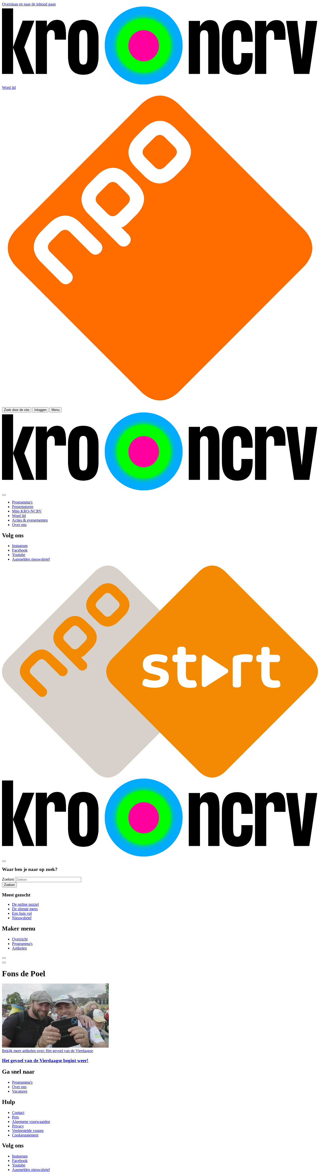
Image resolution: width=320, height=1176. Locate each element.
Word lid (9, 87)
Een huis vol (22, 913)
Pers (15, 1117)
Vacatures (19, 1091)
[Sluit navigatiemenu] (4, 495)
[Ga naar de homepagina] (160, 83)
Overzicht (20, 939)
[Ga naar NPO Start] (160, 776)
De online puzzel (25, 904)
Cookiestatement (25, 1135)
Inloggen (40, 410)
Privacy (18, 1126)
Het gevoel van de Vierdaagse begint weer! (45, 1060)
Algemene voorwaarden (31, 1121)
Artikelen (19, 948)
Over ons (19, 1087)
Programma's (22, 944)
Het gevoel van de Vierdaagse (47, 1051)
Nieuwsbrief (22, 918)
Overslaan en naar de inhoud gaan (29, 4)
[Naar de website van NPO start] (160, 405)
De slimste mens (25, 909)
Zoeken (8, 879)
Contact (18, 1112)
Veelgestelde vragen (28, 1130)
